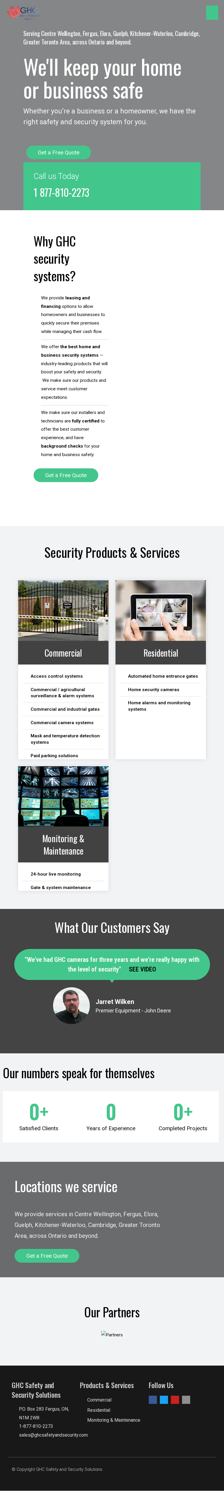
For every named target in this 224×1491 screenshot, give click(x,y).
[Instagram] (186, 1400)
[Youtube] (175, 1400)
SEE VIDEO (141, 969)
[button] (58, 152)
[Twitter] (164, 1400)
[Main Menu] (212, 13)
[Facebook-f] (153, 1400)
